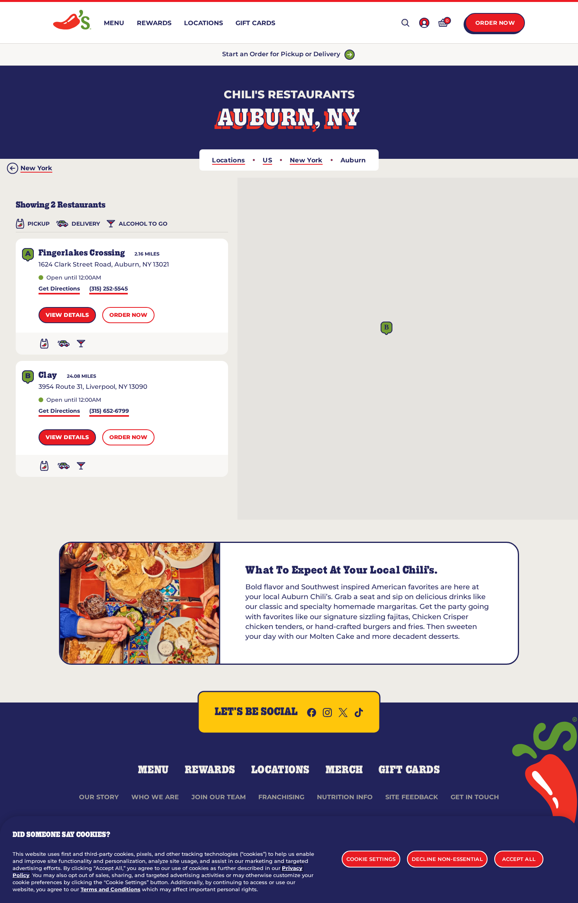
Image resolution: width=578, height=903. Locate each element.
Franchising (281, 797)
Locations (228, 160)
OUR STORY (99, 797)
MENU (153, 770)
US (267, 160)
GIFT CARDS (409, 770)
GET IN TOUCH (475, 797)
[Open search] (405, 23)
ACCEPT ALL (519, 858)
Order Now (495, 22)
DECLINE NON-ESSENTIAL (447, 858)
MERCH (344, 770)
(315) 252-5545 (108, 289)
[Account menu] (424, 23)
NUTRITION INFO (345, 797)
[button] (386, 328)
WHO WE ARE (155, 797)
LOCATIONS (280, 770)
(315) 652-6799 (109, 411)
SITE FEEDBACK (411, 797)
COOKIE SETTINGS (371, 858)
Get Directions (59, 289)
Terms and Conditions (110, 889)
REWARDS (210, 770)
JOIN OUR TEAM (218, 797)
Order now (128, 314)
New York (306, 160)
